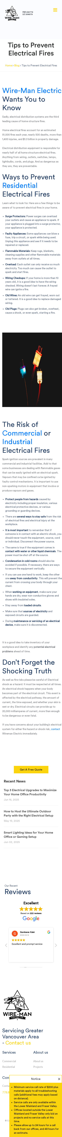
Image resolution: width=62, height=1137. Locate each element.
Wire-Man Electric (32, 90)
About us (38, 1061)
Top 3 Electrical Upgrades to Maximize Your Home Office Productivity (30, 792)
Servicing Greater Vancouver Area (22, 1033)
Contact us (18, 1042)
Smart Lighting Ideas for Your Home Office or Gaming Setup (28, 834)
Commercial (22, 433)
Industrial (17, 441)
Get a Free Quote (31, 769)
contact (55, 729)
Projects (38, 1066)
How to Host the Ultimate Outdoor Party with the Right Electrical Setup (28, 813)
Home (8, 65)
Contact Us (8, 1085)
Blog (16, 65)
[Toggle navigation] (55, 10)
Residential (19, 185)
